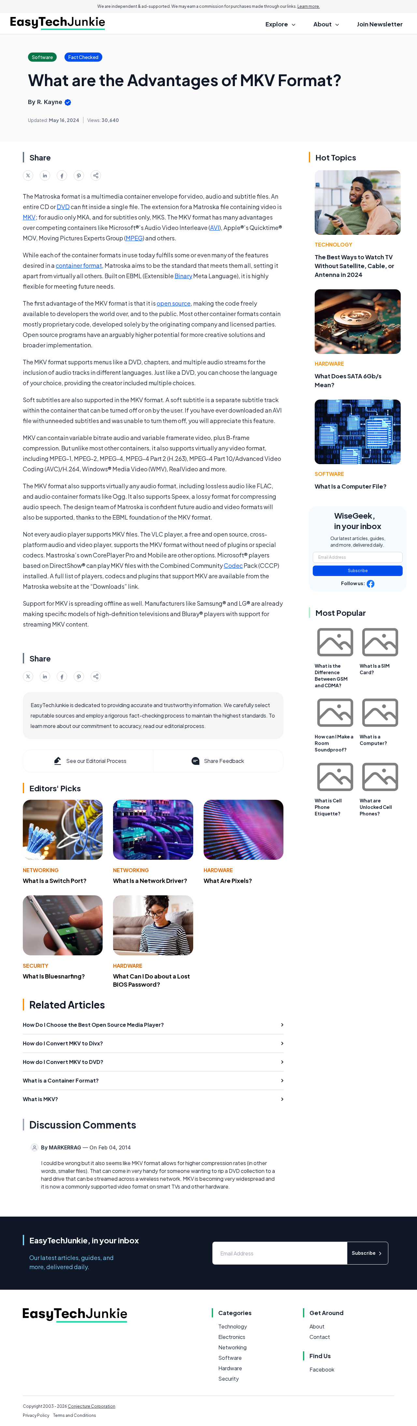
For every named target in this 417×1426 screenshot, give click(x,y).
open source (174, 303)
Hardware (218, 870)
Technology (333, 244)
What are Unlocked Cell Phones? (376, 806)
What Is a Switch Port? (55, 880)
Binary (183, 276)
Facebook (321, 1369)
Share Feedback (224, 760)
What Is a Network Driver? (150, 880)
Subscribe (358, 570)
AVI (214, 227)
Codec (233, 565)
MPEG (134, 238)
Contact (319, 1336)
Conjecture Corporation (91, 1406)
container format (79, 265)
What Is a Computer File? (351, 486)
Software (329, 473)
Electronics (231, 1336)
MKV (29, 217)
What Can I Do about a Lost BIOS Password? (151, 980)
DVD (63, 206)
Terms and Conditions (74, 1415)
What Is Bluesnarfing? (54, 976)
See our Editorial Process (96, 760)
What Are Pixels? (228, 880)
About (316, 1326)
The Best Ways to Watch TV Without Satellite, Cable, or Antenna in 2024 (354, 265)
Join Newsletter (380, 24)
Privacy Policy (36, 1415)
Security (35, 965)
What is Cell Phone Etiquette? (328, 806)
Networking (41, 870)
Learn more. (308, 6)
